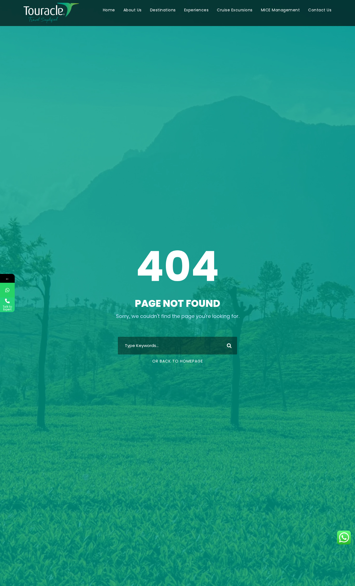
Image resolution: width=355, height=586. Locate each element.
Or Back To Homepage (177, 361)
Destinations (163, 10)
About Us (132, 10)
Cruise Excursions (235, 10)
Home (109, 10)
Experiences (196, 10)
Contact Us (319, 10)
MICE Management (280, 10)
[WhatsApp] (7, 290)
